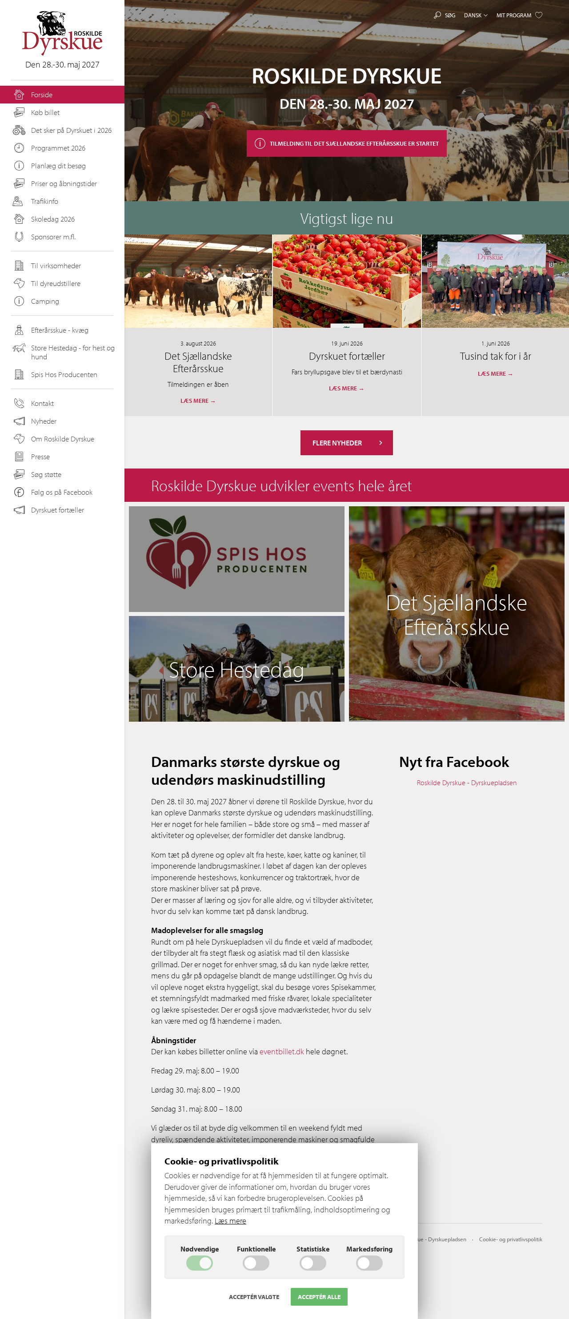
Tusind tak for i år (495, 355)
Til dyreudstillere (55, 283)
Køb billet (45, 112)
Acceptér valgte (254, 1297)
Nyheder (43, 420)
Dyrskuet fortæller (57, 509)
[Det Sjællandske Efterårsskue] (198, 281)
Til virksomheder (56, 265)
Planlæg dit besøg (58, 165)
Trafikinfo (44, 201)
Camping (45, 301)
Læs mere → (198, 401)
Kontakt (42, 403)
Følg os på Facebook (61, 492)
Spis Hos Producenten (64, 374)
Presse (40, 456)
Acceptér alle (319, 1297)
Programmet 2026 (58, 147)
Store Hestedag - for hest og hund (73, 352)
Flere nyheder (337, 442)
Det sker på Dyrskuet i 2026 (71, 130)
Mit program (514, 15)
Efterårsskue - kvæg (59, 329)
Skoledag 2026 (53, 218)
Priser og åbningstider (64, 183)
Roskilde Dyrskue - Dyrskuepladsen (467, 782)
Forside (41, 94)
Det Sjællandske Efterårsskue (198, 362)
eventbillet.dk (282, 1051)
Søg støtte (46, 474)
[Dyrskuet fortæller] (347, 281)
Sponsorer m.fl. (53, 236)
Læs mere (230, 1221)
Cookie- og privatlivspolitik (510, 1239)
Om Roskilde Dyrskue (62, 438)
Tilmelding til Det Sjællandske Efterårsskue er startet (354, 143)
